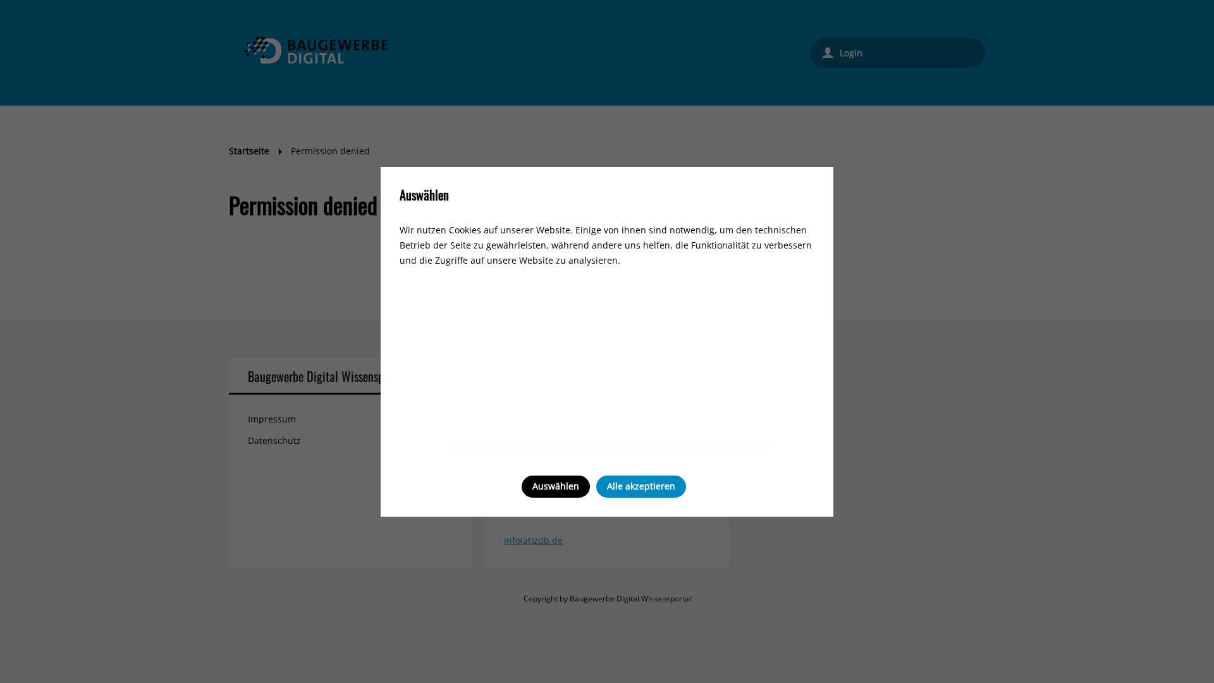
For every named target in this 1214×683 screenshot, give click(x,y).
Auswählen (555, 486)
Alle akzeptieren (641, 486)
